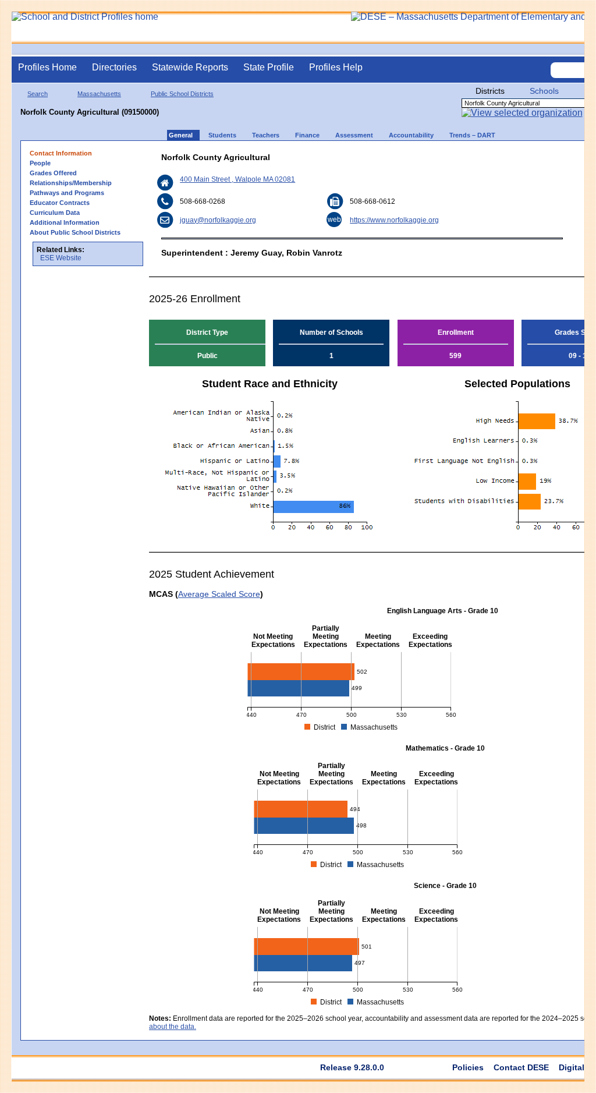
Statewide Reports (190, 67)
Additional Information (65, 222)
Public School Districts (182, 93)
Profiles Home (47, 67)
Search (37, 93)
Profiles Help (336, 67)
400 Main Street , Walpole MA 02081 (237, 179)
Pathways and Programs (67, 192)
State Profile (268, 67)
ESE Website (60, 258)
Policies (468, 1067)
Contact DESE (521, 1067)
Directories (114, 67)
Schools (544, 90)
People (40, 163)
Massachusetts (99, 93)
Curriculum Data (55, 212)
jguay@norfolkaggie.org (218, 220)
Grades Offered (53, 172)
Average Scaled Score (219, 594)
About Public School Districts (75, 232)
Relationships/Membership (71, 182)
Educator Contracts (60, 202)
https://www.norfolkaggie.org (394, 220)
